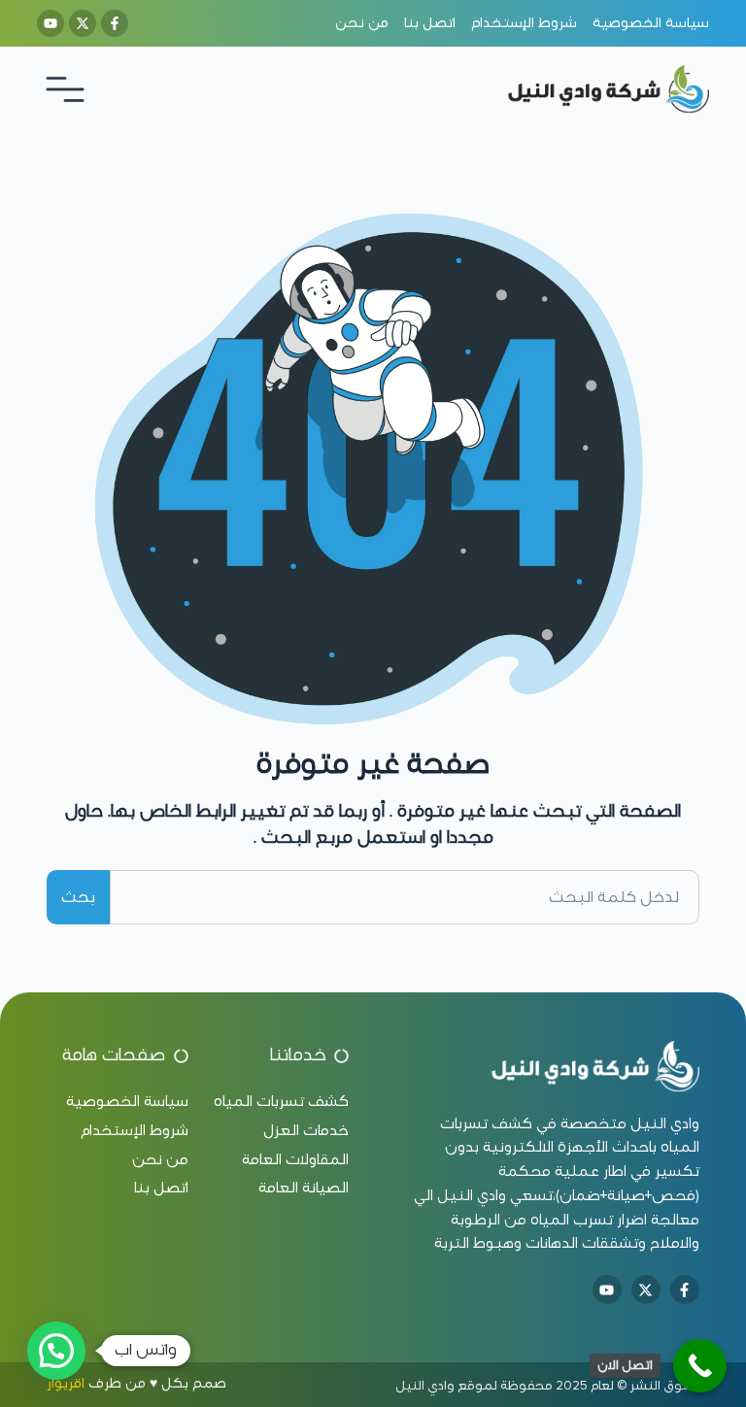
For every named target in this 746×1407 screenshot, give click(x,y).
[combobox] (404, 897)
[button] (56, 1351)
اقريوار (66, 1383)
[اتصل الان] (700, 1365)
